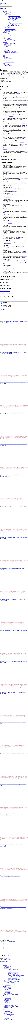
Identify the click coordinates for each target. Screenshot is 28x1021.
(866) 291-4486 (3, 3)
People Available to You (10, 29)
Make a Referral (8, 53)
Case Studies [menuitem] (7, 985)
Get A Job (5, 32)
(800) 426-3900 (7, 959)
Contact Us (5, 63)
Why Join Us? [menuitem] (8, 999)
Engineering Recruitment (13, 18)
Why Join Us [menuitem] (8, 987)
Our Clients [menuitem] (7, 1002)
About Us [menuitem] (5, 995)
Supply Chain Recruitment (13, 19)
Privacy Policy (3, 941)
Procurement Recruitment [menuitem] (13, 974)
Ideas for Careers (8, 59)
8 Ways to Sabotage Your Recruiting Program (13, 894)
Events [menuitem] (4, 1008)
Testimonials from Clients (10, 30)
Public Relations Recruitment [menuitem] (14, 979)
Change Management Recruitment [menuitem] (15, 976)
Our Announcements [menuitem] (9, 1014)
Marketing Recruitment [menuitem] (12, 978)
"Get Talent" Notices (7, 305)
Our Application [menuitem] (8, 993)
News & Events (6, 302)
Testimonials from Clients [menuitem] (10, 983)
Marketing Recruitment (12, 24)
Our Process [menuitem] (7, 980)
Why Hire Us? (8, 12)
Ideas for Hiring (8, 58)
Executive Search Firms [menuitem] (10, 996)
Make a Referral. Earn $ (5, 291)
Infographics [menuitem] (7, 1011)
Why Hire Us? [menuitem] (8, 966)
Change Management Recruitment (15, 23)
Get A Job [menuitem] (5, 986)
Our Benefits (7, 37)
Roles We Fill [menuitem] (8, 968)
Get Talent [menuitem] (5, 965)
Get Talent (5, 11)
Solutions (7, 13)
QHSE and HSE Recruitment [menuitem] (14, 969)
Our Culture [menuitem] (7, 992)
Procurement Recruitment (13, 20)
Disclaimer (9, 941)
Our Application (8, 39)
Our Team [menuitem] (7, 1004)
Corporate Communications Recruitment (16, 22)
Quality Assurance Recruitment (14, 17)
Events (4, 55)
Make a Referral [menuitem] (8, 1007)
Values (6, 47)
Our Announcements (9, 60)
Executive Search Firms (10, 43)
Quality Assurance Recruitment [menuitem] (14, 970)
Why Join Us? (8, 45)
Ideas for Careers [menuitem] (8, 1013)
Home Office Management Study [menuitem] (12, 981)
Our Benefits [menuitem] (7, 991)
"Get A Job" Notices (7, 306)
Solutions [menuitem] (7, 967)
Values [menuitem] (6, 1001)
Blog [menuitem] (4, 1009)
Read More (2, 349)
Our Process (7, 26)
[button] (3, 7)
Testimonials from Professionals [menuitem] (11, 994)
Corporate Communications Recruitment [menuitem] (16, 975)
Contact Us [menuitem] (5, 1017)
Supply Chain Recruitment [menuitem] (13, 973)
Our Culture (7, 38)
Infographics (7, 57)
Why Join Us (8, 33)
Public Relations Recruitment (14, 25)
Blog (4, 56)
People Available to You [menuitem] (10, 982)
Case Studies (7, 31)
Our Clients (7, 49)
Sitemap (13, 941)
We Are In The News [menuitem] (9, 1015)
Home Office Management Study (12, 27)
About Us (5, 42)
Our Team (7, 50)
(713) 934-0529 (6, 958)
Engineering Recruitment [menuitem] (13, 972)
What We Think (6, 303)
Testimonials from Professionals (11, 40)
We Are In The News (9, 62)
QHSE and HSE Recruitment (14, 16)
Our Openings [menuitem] (8, 988)
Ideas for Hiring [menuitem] (8, 1012)
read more (18, 93)
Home (4, 10)
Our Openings (8, 34)
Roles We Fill (8, 14)
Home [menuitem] (4, 963)
